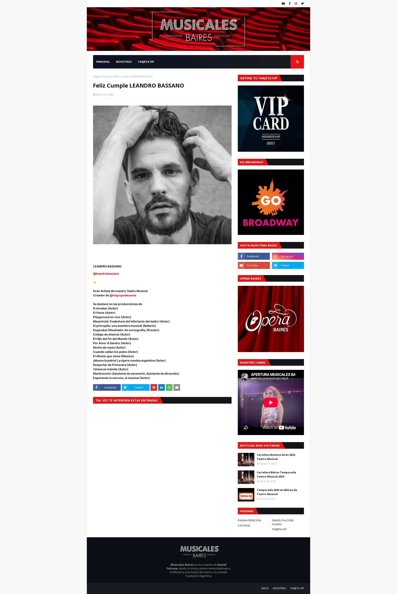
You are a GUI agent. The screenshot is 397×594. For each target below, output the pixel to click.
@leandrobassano (106, 273)
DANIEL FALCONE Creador (283, 522)
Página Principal (102, 76)
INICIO (265, 588)
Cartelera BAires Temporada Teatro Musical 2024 (276, 474)
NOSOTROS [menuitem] (124, 62)
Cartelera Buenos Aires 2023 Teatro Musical (276, 457)
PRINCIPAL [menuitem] (103, 62)
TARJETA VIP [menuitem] (146, 62)
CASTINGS (244, 525)
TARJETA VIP (279, 529)
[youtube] (283, 3)
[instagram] (296, 3)
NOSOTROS (279, 588)
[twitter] (302, 3)
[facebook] (290, 3)
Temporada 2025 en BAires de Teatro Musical (277, 492)
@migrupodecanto (123, 295)
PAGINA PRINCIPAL (250, 520)
